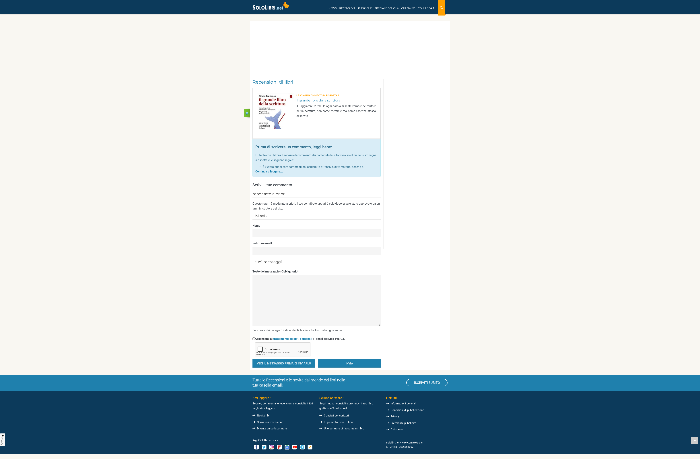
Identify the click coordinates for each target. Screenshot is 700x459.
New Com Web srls (412, 442)
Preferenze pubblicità (403, 423)
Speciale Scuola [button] (386, 8)
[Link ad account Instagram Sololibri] (271, 447)
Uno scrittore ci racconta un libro (344, 428)
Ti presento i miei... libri (338, 422)
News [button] (332, 8)
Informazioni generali (403, 403)
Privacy (395, 416)
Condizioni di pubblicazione (407, 410)
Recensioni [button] (347, 8)
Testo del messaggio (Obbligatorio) (275, 271)
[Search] (441, 8)
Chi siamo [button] (408, 8)
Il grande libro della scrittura (318, 100)
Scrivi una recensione (270, 422)
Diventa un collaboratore (272, 428)
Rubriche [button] (365, 8)
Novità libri (263, 415)
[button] (269, 171)
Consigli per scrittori (336, 415)
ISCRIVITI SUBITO (427, 383)
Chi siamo (397, 429)
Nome (256, 225)
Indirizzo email (262, 243)
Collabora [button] (426, 8)
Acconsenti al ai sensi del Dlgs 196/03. (300, 339)
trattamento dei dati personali (292, 339)
